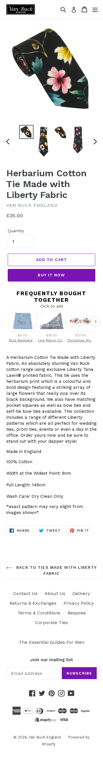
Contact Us (25, 593)
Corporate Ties (51, 622)
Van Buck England (45, 737)
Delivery (81, 593)
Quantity (16, 230)
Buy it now (51, 275)
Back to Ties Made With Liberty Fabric (56, 570)
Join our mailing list (51, 659)
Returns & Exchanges (32, 603)
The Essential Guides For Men (51, 642)
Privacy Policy (79, 603)
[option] (26, 132)
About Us (55, 593)
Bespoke (77, 613)
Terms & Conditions (38, 613)
